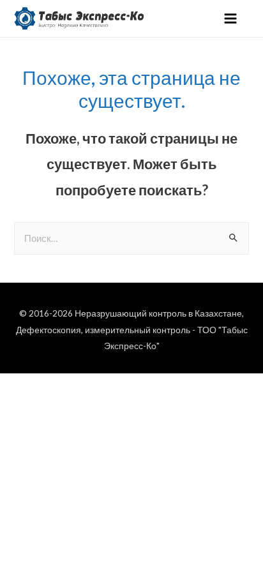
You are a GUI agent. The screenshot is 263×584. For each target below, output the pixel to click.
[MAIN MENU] (230, 18)
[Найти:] (131, 238)
